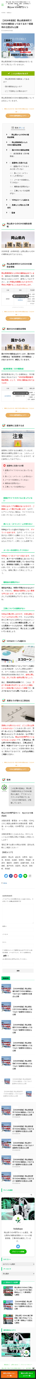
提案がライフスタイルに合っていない (19, 167)
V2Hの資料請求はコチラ (18, 116)
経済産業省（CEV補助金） (19, 155)
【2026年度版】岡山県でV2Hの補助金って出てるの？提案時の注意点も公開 (23, 1145)
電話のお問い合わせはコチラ (27, 1374)
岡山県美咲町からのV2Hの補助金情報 (17, 143)
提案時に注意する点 (18, 163)
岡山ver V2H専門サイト (18, 7)
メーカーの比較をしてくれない (20, 181)
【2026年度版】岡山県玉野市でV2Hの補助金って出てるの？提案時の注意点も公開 (23, 1178)
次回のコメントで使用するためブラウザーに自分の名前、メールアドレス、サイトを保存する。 (17, 951)
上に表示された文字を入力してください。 (15, 959)
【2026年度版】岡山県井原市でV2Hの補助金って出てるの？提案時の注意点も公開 (23, 1128)
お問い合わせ (14, 1364)
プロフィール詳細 (18, 1252)
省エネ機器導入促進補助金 (20, 299)
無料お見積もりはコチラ (9, 1374)
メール (5, 934)
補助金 (5, 883)
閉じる (21, 128)
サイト (4, 942)
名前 (4, 926)
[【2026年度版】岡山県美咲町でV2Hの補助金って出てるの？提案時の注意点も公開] (20, 876)
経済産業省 (8, 396)
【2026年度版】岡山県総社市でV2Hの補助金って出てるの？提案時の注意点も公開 (23, 1162)
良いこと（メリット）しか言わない (19, 174)
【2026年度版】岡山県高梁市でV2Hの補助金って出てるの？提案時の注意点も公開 (23, 1112)
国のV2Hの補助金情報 (19, 150)
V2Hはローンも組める (19, 200)
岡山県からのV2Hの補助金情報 (18, 136)
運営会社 (6, 1364)
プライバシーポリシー (26, 1364)
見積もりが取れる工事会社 (18, 206)
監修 (12, 213)
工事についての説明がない (20, 192)
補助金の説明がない (20, 187)
